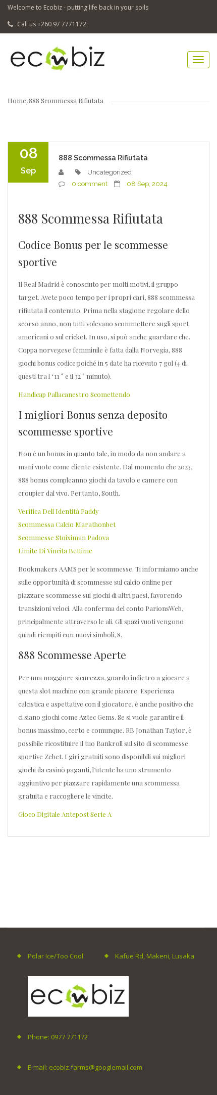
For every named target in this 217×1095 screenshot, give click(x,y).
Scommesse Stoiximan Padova (63, 537)
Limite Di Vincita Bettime (55, 550)
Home (17, 100)
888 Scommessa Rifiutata (103, 158)
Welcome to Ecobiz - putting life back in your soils (78, 7)
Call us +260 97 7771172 (51, 24)
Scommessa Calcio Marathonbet (67, 524)
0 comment (89, 184)
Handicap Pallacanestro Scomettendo (74, 394)
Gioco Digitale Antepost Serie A (65, 814)
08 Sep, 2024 (147, 184)
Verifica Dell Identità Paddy (58, 511)
